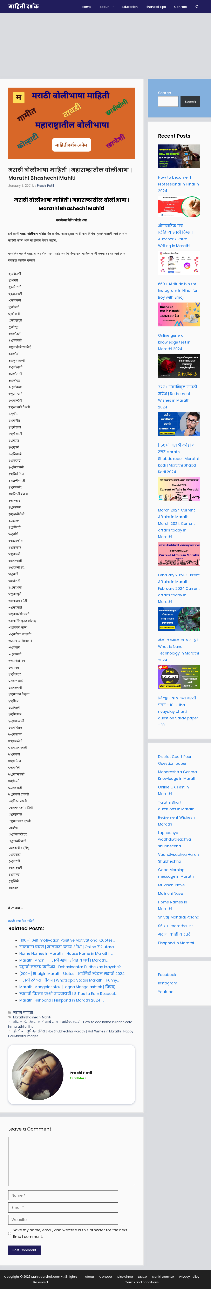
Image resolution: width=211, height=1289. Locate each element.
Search (164, 92)
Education (130, 7)
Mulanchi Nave (171, 885)
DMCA (142, 1276)
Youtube (165, 991)
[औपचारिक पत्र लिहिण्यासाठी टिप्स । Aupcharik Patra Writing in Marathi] (179, 207)
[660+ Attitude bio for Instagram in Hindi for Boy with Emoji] (179, 264)
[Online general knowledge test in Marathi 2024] (179, 315)
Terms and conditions (142, 1282)
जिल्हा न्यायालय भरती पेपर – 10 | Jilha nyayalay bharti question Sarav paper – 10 (178, 711)
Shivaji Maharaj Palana (179, 917)
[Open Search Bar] (197, 6)
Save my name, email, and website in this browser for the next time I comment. (70, 1233)
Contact (180, 7)
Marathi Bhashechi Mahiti (32, 1017)
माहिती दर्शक (23, 6)
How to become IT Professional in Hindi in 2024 (178, 184)
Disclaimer (125, 1276)
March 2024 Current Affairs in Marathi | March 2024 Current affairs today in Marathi (176, 524)
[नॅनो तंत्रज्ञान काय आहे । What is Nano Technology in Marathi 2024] (179, 620)
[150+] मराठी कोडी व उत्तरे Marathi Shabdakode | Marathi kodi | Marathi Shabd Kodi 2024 (178, 459)
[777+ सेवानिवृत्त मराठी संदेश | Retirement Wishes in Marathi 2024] (179, 367)
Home (86, 7)
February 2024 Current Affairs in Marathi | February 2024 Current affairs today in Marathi (179, 588)
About (104, 7)
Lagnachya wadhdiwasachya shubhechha (174, 839)
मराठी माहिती (23, 1012)
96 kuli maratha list (175, 925)
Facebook (167, 974)
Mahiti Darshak (163, 1276)
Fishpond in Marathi (176, 942)
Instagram (167, 983)
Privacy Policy (189, 1276)
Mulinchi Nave (170, 893)
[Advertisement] (105, 44)
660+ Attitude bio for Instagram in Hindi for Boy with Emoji (178, 290)
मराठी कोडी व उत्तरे (174, 934)
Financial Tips (156, 7)
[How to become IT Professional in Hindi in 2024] (179, 157)
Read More (78, 1078)
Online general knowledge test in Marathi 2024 (174, 342)
